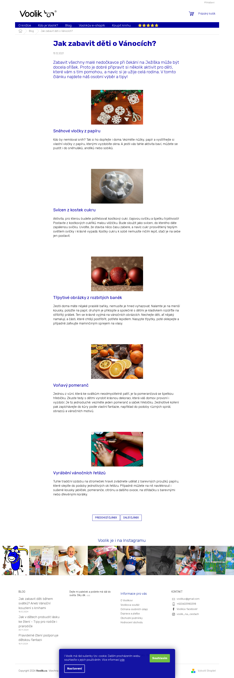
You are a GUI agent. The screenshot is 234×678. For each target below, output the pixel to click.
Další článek (131, 517)
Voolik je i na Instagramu (122, 540)
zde (122, 659)
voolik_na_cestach (188, 614)
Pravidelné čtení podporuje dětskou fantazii (38, 637)
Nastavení (74, 668)
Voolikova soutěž (130, 605)
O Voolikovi (127, 600)
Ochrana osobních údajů (134, 609)
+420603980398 (186, 603)
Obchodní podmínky (132, 618)
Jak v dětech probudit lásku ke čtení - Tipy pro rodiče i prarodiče (39, 621)
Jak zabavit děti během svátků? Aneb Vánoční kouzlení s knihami (36, 603)
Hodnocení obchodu (132, 622)
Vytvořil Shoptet (207, 670)
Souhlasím (159, 658)
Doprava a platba (130, 613)
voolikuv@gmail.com (188, 598)
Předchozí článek (106, 517)
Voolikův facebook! (187, 609)
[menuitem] (24, 25)
